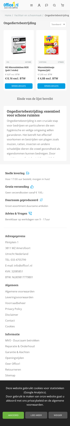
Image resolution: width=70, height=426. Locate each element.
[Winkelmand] (62, 5)
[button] (19, 86)
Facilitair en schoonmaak (28, 15)
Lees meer (36, 415)
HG (8, 62)
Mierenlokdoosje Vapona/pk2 (46, 69)
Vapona (42, 62)
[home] (8, 15)
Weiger (58, 415)
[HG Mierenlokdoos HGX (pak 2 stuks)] (18, 45)
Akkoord (13, 415)
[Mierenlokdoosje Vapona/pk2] (51, 45)
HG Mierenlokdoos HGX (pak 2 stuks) (17, 69)
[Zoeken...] (54, 5)
